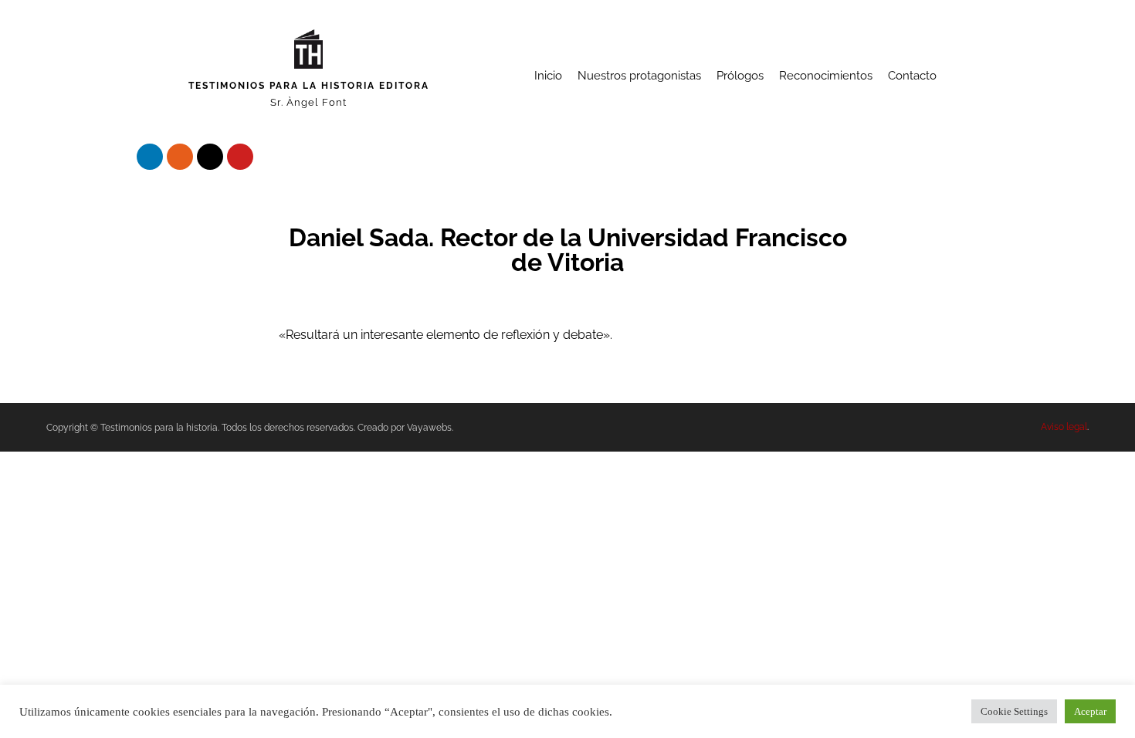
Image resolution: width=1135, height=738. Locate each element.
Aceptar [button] (1090, 711)
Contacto (912, 76)
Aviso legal (1064, 426)
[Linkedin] (150, 157)
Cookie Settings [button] (1014, 711)
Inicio (548, 76)
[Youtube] (240, 157)
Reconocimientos (825, 76)
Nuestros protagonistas (639, 76)
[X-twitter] (210, 157)
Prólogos (740, 76)
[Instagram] (180, 157)
